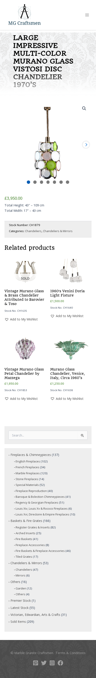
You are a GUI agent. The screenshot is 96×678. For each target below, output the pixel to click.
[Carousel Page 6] (61, 182)
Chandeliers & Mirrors (58, 231)
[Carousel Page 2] (35, 182)
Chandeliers (33, 231)
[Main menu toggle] (87, 15)
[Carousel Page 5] (54, 182)
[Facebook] (60, 663)
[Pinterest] (35, 663)
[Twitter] (44, 663)
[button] (84, 108)
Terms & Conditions (71, 652)
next (86, 144)
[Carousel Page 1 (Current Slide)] (28, 182)
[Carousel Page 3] (41, 182)
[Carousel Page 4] (48, 182)
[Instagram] (52, 663)
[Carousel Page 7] (67, 182)
